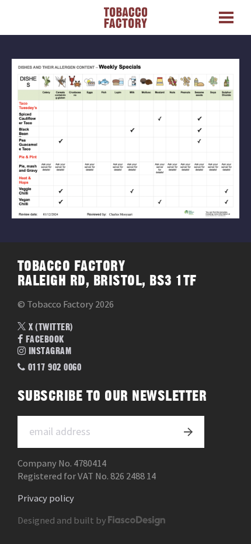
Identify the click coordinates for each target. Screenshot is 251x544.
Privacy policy (46, 498)
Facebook (43, 339)
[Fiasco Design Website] (136, 520)
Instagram (48, 351)
